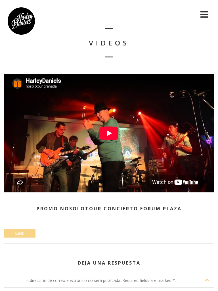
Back (19, 233)
